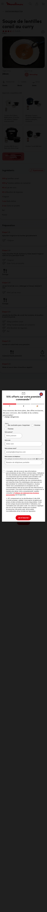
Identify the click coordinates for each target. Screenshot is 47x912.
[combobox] (13, 435)
